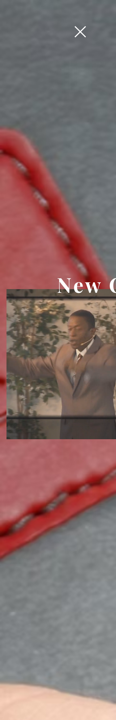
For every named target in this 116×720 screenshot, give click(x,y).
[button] (80, 32)
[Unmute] (25, 431)
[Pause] (15, 431)
